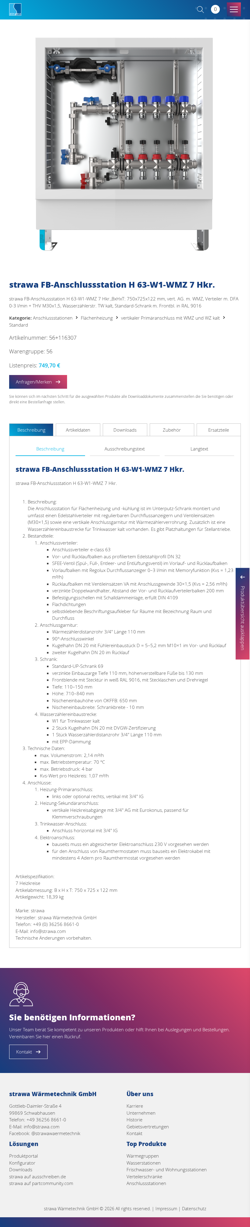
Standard (18, 325)
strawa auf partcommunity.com (41, 1183)
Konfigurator (22, 1163)
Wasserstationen (144, 1163)
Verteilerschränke (144, 1176)
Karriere (135, 1106)
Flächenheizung (97, 318)
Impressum (166, 1208)
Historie (134, 1120)
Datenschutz (194, 1208)
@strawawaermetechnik (55, 1133)
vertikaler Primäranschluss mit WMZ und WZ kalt (170, 318)
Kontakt (134, 1133)
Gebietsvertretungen (148, 1127)
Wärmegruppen (143, 1156)
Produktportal (23, 1156)
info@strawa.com (41, 1127)
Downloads (20, 1169)
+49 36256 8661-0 (46, 1120)
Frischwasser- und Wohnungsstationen (167, 1169)
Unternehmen (141, 1113)
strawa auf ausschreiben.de (37, 1176)
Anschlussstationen (53, 318)
